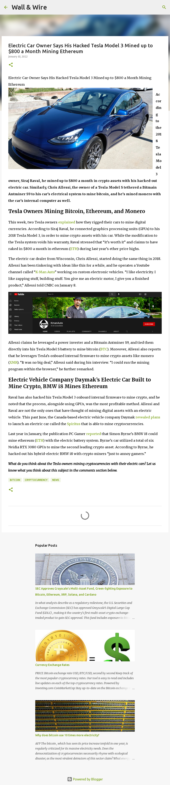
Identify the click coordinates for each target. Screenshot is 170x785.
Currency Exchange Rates (52, 665)
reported (93, 434)
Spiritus (73, 424)
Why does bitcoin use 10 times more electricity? (67, 735)
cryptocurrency (36, 480)
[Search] (52, 7)
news (55, 480)
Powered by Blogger (87, 779)
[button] (10, 65)
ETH (73, 249)
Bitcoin (15, 480)
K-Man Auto (45, 272)
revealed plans (148, 417)
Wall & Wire (29, 7)
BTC (103, 349)
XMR (13, 362)
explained (66, 222)
